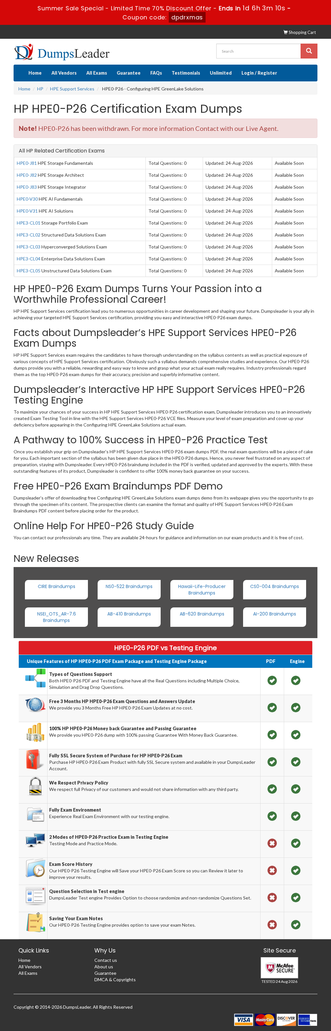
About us (103, 966)
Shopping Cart (302, 32)
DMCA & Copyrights (115, 979)
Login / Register (259, 73)
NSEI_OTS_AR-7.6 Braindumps (56, 617)
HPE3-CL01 (28, 223)
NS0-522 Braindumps (129, 586)
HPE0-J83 (27, 187)
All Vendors (64, 73)
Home (35, 73)
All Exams (96, 73)
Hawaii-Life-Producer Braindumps (202, 589)
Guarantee (129, 73)
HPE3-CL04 (28, 258)
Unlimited (221, 73)
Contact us (105, 960)
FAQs (156, 73)
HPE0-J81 (27, 163)
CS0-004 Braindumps (274, 586)
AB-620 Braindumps (202, 614)
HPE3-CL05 (28, 270)
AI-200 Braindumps (274, 614)
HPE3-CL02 (28, 234)
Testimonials (186, 73)
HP (40, 88)
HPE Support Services (72, 88)
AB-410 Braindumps (129, 614)
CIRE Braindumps (56, 586)
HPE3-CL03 (28, 246)
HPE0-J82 (27, 175)
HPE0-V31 (27, 211)
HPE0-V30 (27, 199)
